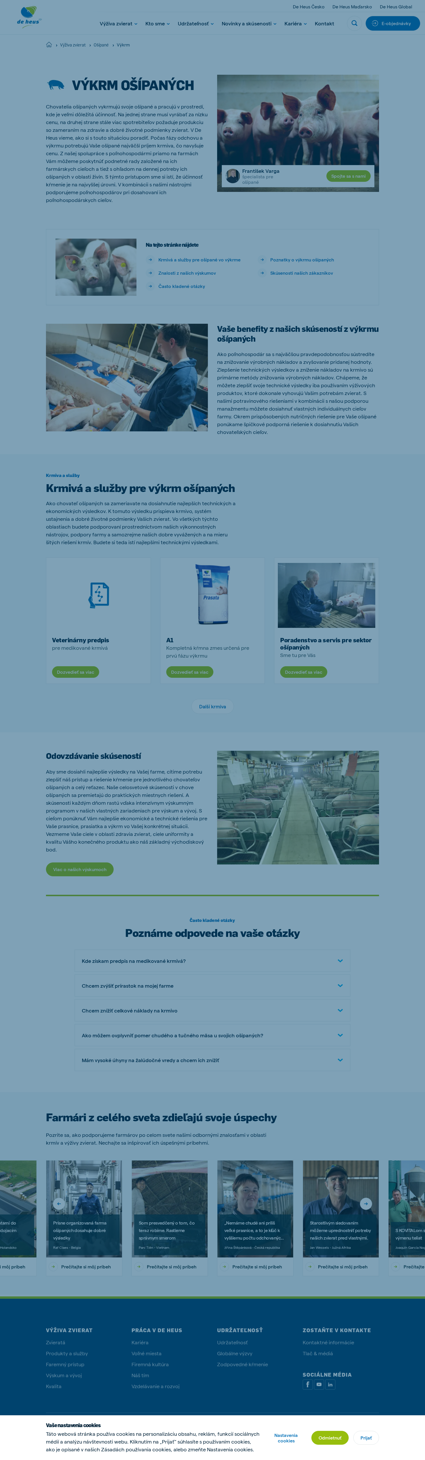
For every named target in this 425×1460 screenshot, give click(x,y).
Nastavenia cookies (286, 1437)
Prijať (366, 1437)
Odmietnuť (330, 1437)
